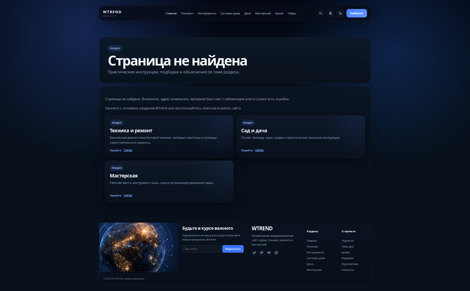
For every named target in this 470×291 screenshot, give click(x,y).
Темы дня (348, 246)
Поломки (187, 13)
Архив (279, 13)
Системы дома (230, 13)
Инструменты (207, 13)
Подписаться (233, 249)
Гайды (292, 13)
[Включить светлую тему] (340, 13)
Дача (247, 13)
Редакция (348, 258)
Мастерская (263, 13)
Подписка (348, 240)
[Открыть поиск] (320, 13)
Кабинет (356, 13)
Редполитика (350, 264)
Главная (171, 13)
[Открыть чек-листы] (330, 13)
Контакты (348, 270)
